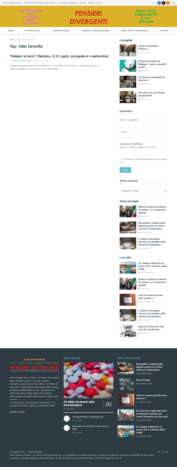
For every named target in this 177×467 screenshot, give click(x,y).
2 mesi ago (145, 84)
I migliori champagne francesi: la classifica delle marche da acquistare (151, 242)
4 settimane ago (147, 272)
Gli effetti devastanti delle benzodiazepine (79, 403)
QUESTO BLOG (15, 3)
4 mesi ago (145, 216)
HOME (4, 3)
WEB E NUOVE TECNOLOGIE (134, 30)
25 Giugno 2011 (37, 60)
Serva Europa (143, 380)
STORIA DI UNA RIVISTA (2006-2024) (39, 3)
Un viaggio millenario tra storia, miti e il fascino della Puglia (152, 266)
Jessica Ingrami (19, 60)
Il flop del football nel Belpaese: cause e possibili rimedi (152, 64)
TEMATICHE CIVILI (61, 30)
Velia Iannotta (28, 40)
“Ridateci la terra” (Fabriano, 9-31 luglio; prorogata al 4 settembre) (59, 56)
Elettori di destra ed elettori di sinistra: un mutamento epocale (152, 209)
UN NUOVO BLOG (32, 30)
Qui (121, 162)
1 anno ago (145, 248)
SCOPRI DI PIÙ (17, 412)
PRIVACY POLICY (95, 3)
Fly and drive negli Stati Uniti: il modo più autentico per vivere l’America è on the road (151, 413)
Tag (18, 40)
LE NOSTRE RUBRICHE (67, 3)
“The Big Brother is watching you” (88, 417)
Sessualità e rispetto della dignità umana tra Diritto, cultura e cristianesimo (151, 226)
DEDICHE (82, 3)
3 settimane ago (147, 302)
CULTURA (164, 30)
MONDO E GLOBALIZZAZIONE (95, 30)
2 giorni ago (146, 232)
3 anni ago (145, 333)
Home (10, 30)
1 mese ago (145, 52)
